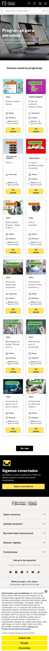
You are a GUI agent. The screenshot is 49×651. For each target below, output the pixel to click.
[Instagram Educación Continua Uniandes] (16, 572)
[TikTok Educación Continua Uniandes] (38, 572)
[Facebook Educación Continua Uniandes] (10, 572)
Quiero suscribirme (23, 486)
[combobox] (24, 10)
